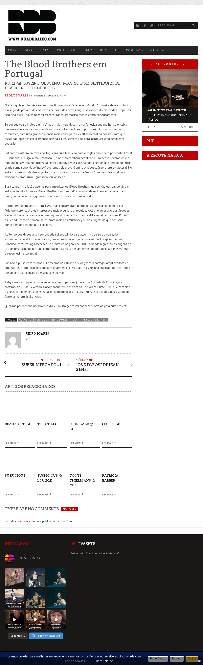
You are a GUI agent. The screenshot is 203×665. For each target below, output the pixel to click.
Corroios (41, 319)
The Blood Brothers (94, 319)
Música (12, 50)
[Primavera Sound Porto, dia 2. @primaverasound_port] (35, 577)
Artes (74, 50)
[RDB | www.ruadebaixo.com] (34, 25)
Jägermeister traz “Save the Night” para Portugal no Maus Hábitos (169, 115)
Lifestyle (44, 50)
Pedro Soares (16, 95)
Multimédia (157, 50)
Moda (60, 50)
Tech (116, 50)
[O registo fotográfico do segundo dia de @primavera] (35, 598)
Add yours (69, 509)
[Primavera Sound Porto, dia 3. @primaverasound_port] (14, 577)
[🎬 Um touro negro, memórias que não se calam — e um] (14, 619)
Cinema (27, 50)
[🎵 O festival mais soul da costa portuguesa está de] (14, 598)
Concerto (25, 319)
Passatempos (134, 50)
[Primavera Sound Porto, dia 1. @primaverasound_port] (56, 577)
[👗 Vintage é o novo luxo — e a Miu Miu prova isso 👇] (56, 619)
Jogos (103, 50)
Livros (89, 50)
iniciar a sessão (25, 521)
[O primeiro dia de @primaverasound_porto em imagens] (56, 598)
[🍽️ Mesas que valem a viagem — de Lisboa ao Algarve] (35, 619)
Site (27, 339)
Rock (74, 319)
